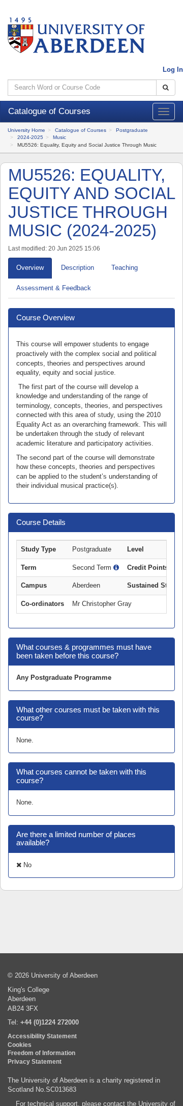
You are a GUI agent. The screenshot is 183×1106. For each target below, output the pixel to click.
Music (59, 137)
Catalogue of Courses (80, 130)
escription (77, 267)
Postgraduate (132, 130)
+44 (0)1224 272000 (49, 1022)
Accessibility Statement (42, 1036)
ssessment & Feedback (53, 288)
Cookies (20, 1044)
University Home (26, 130)
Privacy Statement (35, 1061)
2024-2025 (30, 137)
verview (30, 267)
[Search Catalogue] (165, 87)
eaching (124, 267)
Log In (173, 69)
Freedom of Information (41, 1052)
